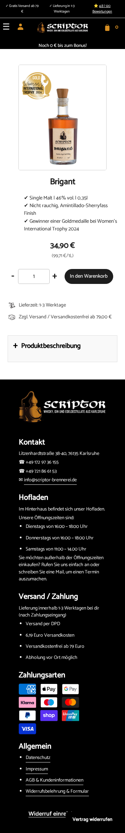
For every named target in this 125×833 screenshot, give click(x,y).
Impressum (37, 769)
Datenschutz (38, 758)
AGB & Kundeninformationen (54, 780)
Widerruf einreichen (54, 813)
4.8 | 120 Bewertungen (102, 9)
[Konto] (20, 29)
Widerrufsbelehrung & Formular (57, 791)
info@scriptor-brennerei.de (50, 480)
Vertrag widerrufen (92, 820)
